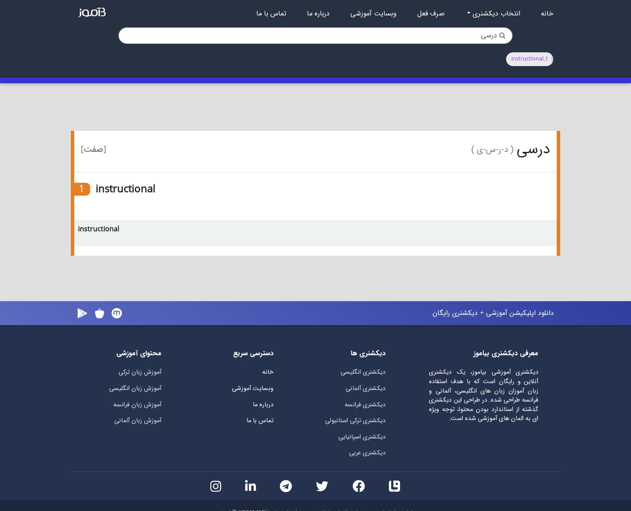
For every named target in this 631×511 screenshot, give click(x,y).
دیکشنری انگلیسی (362, 372)
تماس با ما (271, 14)
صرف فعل (431, 14)
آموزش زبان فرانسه (137, 405)
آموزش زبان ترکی (139, 372)
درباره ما (318, 14)
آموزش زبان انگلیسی (135, 388)
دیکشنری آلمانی (365, 388)
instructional (98, 229)
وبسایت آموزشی (373, 14)
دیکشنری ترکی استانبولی (355, 421)
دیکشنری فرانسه (365, 405)
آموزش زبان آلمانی (137, 421)
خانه (547, 14)
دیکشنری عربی (367, 453)
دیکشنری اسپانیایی (361, 437)
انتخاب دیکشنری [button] (495, 14)
